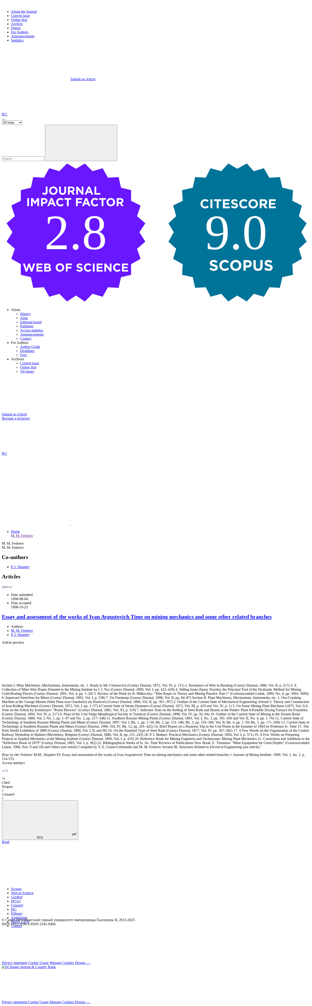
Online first (19, 20)
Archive (17, 24)
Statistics (17, 40)
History (25, 314)
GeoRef (16, 897)
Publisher (27, 326)
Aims (24, 318)
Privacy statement (14, 963)
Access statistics (31, 330)
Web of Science (22, 893)
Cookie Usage (38, 963)
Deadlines (27, 351)
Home (15, 531)
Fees (23, 355)
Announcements (22, 36)
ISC (14, 909)
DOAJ (16, 901)
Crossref (17, 905)
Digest (15, 28)
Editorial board (31, 322)
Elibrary (17, 913)
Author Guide (30, 347)
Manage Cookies (62, 963)
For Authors (19, 32)
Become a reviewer (16, 418)
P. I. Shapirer (20, 567)
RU (5, 114)
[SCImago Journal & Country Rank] (29, 967)
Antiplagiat (19, 918)
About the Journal (24, 11)
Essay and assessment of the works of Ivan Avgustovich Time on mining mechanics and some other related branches (137, 617)
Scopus (16, 889)
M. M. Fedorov (22, 536)
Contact (25, 338)
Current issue (20, 16)
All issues (27, 371)
